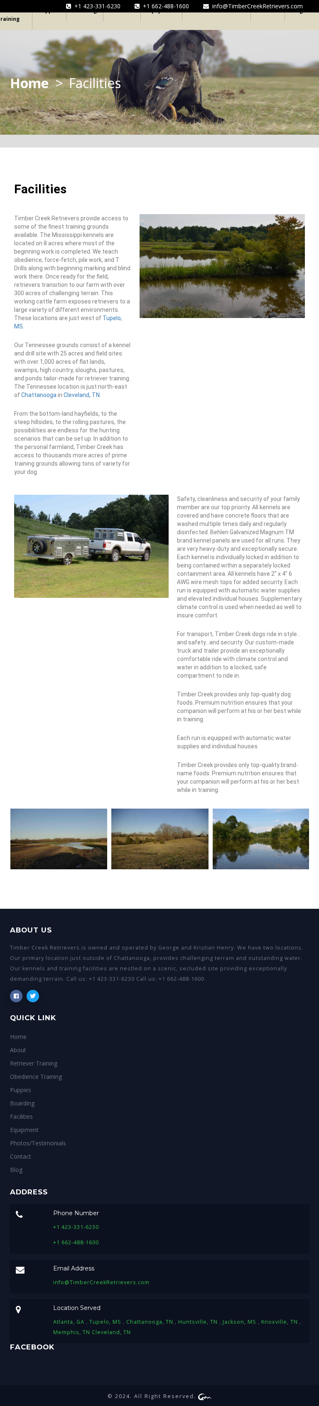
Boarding (22, 1103)
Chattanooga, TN (150, 1321)
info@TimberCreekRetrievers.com (256, 6)
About (18, 1050)
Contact (20, 1156)
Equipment (24, 1130)
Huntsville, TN (198, 1321)
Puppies (20, 1090)
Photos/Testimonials (38, 1143)
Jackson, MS (240, 1321)
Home (29, 83)
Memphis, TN (72, 1332)
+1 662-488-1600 (164, 6)
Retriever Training (33, 1063)
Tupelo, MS (106, 1321)
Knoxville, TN (280, 1321)
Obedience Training (36, 1076)
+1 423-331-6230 (95, 6)
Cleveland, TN (82, 395)
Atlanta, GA (69, 1321)
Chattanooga (38, 395)
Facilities (21, 1116)
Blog (16, 1170)
